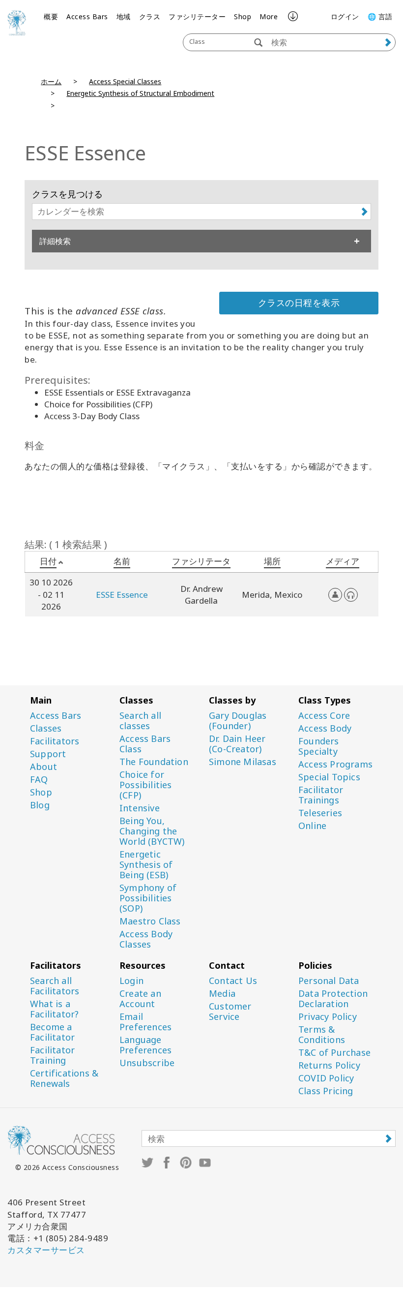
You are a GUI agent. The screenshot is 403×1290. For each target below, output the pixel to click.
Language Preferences (145, 1045)
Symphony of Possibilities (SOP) (147, 898)
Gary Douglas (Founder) (237, 720)
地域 (123, 16)
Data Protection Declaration (333, 998)
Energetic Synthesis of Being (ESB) (146, 864)
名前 (122, 561)
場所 (272, 561)
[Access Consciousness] (16, 22)
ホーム (51, 81)
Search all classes (140, 720)
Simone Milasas (242, 762)
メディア (342, 561)
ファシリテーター (197, 16)
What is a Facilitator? (54, 1009)
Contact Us (233, 981)
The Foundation (153, 762)
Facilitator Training (52, 1055)
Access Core (324, 715)
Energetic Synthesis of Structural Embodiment (140, 93)
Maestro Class (150, 921)
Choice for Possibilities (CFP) (145, 784)
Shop (242, 16)
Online (312, 826)
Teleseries (320, 813)
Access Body (324, 728)
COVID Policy (326, 1078)
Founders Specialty (318, 746)
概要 (51, 16)
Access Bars (87, 16)
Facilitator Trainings (320, 795)
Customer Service (230, 1011)
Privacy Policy (327, 1017)
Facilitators (54, 741)
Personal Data (328, 981)
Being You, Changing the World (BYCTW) (152, 831)
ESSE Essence (122, 594)
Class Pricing (325, 1091)
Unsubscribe (146, 1063)
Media (222, 993)
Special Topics (329, 777)
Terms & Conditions (321, 1034)
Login (131, 981)
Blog (40, 805)
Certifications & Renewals (64, 1078)
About (43, 767)
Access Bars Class (145, 744)
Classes (45, 728)
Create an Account (140, 998)
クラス (150, 16)
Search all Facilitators (54, 986)
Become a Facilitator (52, 1032)
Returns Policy (329, 1065)
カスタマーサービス (46, 1250)
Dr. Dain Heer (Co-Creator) (237, 744)
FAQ (39, 779)
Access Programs (335, 764)
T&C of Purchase (334, 1052)
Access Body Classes (146, 939)
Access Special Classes (125, 81)
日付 (48, 561)
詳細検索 (55, 241)
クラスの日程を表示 (299, 302)
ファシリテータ (201, 561)
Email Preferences (145, 1022)
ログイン (345, 16)
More (268, 16)
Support (48, 754)
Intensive (139, 808)
